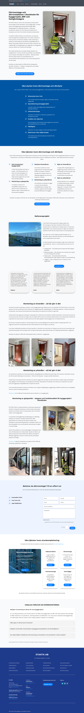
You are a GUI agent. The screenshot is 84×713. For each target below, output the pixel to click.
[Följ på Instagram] (65, 683)
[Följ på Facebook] (67, 683)
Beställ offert (48, 684)
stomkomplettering (58, 544)
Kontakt (44, 4)
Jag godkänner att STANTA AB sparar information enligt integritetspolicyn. (59, 522)
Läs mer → (25, 570)
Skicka (72, 528)
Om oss (22, 4)
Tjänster (26, 4)
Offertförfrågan (34, 4)
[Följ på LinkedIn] (62, 683)
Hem (18, 4)
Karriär (40, 4)
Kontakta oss (59, 266)
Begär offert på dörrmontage (25, 73)
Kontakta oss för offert (42, 204)
